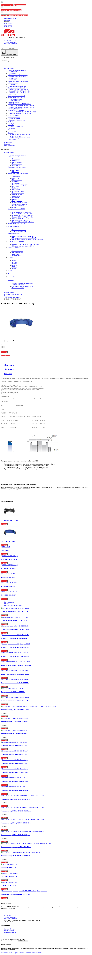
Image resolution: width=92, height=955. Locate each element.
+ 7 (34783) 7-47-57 (10, 40)
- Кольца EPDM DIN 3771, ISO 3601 (23, 222)
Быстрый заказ (5, 355)
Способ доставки (9, 145)
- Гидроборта (15, 197)
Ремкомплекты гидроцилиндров (18, 173)
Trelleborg (11, 280)
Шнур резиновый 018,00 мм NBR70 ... (13, 692)
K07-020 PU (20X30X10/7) (9, 541)
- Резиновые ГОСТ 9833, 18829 (18, 89)
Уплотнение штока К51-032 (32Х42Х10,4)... (14, 772)
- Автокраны (12, 84)
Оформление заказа (20, 5)
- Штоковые (12, 73)
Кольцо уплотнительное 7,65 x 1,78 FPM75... (15, 656)
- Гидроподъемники (18, 191)
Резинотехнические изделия (16, 241)
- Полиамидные (16, 255)
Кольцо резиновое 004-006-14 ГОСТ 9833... (14, 620)
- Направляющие (13, 75)
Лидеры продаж (9, 602)
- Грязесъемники (17, 164)
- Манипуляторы (13, 86)
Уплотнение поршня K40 (12, 297)
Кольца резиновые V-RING (16, 226)
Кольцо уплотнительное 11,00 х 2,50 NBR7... (15, 674)
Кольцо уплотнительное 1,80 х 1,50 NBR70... (15, 611)
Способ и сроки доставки (16, 952)
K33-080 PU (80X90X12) (8, 595)
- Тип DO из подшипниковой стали (19, 134)
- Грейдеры (15, 188)
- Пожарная (15, 199)
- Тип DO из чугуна (14, 136)
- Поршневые (12, 71)
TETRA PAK (12, 276)
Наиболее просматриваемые (13, 605)
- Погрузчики (16, 189)
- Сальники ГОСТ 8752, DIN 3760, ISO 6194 (22, 112)
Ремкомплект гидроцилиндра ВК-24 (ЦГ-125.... (16, 894)
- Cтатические (16, 165)
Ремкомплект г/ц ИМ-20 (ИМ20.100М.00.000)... (16, 856)
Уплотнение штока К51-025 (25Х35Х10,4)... (14, 790)
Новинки (7, 603)
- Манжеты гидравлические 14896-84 (19, 113)
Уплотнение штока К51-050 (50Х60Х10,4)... (14, 745)
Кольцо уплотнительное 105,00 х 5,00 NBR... (15, 647)
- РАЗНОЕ (15, 207)
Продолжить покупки (7, 5)
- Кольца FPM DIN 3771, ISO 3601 (19, 91)
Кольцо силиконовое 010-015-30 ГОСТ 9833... (15, 629)
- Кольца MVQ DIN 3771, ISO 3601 (19, 92)
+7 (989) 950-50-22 (10, 42)
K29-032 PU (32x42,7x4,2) (9, 559)
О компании (8, 142)
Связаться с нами (36, 952)
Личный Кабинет (9, 929)
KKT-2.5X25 (5, 550)
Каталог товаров (9, 68)
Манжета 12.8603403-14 (8, 868)
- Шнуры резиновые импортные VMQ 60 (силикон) (27, 239)
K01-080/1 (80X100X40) (8, 586)
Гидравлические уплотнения (17, 156)
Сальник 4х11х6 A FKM (8, 885)
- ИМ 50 (14, 268)
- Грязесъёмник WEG (18, 288)
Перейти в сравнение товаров (18, 15)
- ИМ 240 (11, 126)
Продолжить (4, 10)
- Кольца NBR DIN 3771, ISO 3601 (22, 217)
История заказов (9, 930)
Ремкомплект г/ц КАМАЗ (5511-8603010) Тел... (16, 811)
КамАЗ (10, 273)
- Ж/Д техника (16, 196)
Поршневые (8, 296)
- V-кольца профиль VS (15, 100)
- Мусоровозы (16, 181)
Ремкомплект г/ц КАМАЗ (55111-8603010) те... (15, 835)
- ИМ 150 (14, 267)
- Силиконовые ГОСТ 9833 (20, 220)
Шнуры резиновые (13, 233)
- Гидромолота (16, 183)
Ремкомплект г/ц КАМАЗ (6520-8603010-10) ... (15, 799)
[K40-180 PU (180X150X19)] (22, 338)
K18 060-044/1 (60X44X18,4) (9, 520)
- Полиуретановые (14, 118)
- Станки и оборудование (19, 204)
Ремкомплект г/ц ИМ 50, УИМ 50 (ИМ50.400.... (16, 823)
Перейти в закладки (15, 10)
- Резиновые (12, 120)
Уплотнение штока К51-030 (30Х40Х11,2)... (14, 781)
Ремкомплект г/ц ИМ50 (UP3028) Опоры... (14, 733)
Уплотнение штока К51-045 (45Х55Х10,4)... (14, 754)
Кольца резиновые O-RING (16, 209)
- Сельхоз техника (17, 194)
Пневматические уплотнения (17, 167)
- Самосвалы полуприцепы (20, 185)
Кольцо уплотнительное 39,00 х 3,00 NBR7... (15, 683)
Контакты (7, 144)
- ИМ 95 (11, 123)
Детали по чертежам (14, 247)
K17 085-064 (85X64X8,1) (8, 568)
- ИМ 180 (14, 265)
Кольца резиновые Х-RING (16, 223)
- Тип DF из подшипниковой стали (19, 138)
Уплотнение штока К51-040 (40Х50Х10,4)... (14, 763)
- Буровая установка (18, 205)
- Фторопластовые (14, 117)
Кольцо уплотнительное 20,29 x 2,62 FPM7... (15, 638)
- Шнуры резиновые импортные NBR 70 (21, 105)
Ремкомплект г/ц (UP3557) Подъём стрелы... (15, 721)
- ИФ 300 (11, 125)
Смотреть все (23, 75)
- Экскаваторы (13, 83)
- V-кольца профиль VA (15, 99)
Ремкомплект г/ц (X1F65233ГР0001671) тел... (15, 709)
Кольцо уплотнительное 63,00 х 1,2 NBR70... (15, 701)
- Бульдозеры (15, 186)
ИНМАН (10, 257)
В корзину (4, 352)
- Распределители (17, 201)
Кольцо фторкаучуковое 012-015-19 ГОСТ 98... (16, 665)
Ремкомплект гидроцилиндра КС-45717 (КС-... (16, 847)
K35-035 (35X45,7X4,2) (8, 577)
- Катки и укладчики (18, 193)
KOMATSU (11, 270)
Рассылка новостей (10, 932)
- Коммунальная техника (19, 202)
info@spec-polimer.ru (10, 43)
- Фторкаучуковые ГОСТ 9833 (21, 218)
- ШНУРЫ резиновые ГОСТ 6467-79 (19, 104)
